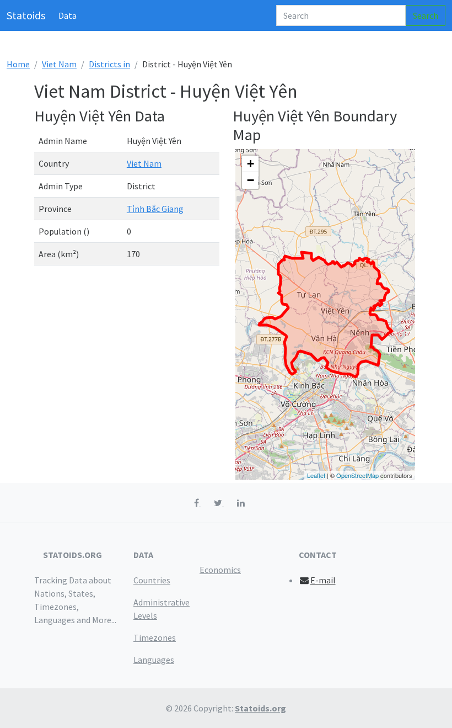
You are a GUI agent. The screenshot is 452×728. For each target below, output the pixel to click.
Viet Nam (59, 64)
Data (67, 15)
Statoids (26, 15)
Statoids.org (260, 708)
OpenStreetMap (357, 475)
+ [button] (250, 164)
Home (18, 64)
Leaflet (316, 475)
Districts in (109, 64)
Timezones (154, 637)
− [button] (250, 180)
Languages (153, 659)
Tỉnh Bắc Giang (155, 208)
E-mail (323, 580)
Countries (151, 580)
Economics (220, 569)
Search (425, 15)
